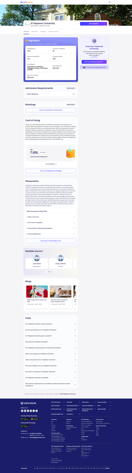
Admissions (34, 31)
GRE (97, 433)
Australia (53, 427)
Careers (68, 423)
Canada (53, 425)
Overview (26, 31)
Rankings (43, 31)
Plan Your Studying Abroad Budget (51, 171)
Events (83, 434)
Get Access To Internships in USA (51, 241)
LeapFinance (99, 421)
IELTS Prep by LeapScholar (103, 423)
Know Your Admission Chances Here (50, 110)
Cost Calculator (85, 427)
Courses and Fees (53, 31)
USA (52, 421)
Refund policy (54, 462)
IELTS (82, 438)
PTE (97, 432)
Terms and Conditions (56, 460)
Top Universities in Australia (58, 439)
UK (52, 423)
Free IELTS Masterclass (87, 423)
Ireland (53, 428)
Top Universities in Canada (58, 437)
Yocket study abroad (71, 427)
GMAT (97, 435)
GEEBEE (68, 429)
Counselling (84, 439)
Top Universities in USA (57, 434)
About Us (68, 421)
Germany (53, 430)
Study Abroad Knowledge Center (87, 431)
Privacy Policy (54, 458)
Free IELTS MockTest (86, 421)
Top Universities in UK (56, 436)
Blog (82, 428)
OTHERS (107, 468)
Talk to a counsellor (86, 425)
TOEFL (97, 429)
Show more (70, 88)
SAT (97, 430)
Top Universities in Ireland (57, 441)
